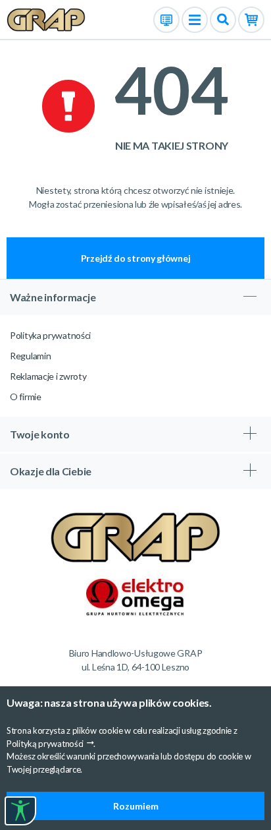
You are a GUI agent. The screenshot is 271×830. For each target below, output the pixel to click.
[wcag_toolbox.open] (20, 810)
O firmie (25, 396)
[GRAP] (46, 18)
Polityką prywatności (45, 743)
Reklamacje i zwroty (48, 376)
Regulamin (30, 355)
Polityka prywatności (50, 335)
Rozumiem (136, 806)
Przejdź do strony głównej (136, 258)
